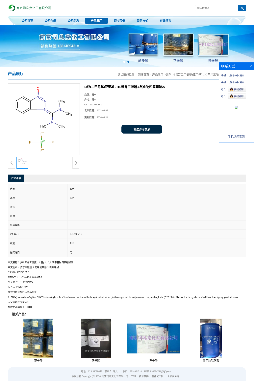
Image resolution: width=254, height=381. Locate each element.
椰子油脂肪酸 (211, 360)
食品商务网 (173, 376)
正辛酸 (38, 360)
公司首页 (27, 20)
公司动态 (73, 20)
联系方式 (142, 20)
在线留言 (165, 20)
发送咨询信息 (141, 129)
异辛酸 (153, 360)
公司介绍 (50, 20)
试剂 (168, 74)
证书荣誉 (119, 20)
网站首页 (143, 74)
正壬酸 (96, 360)
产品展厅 (96, 20)
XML (134, 376)
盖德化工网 (158, 376)
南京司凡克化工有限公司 (115, 376)
